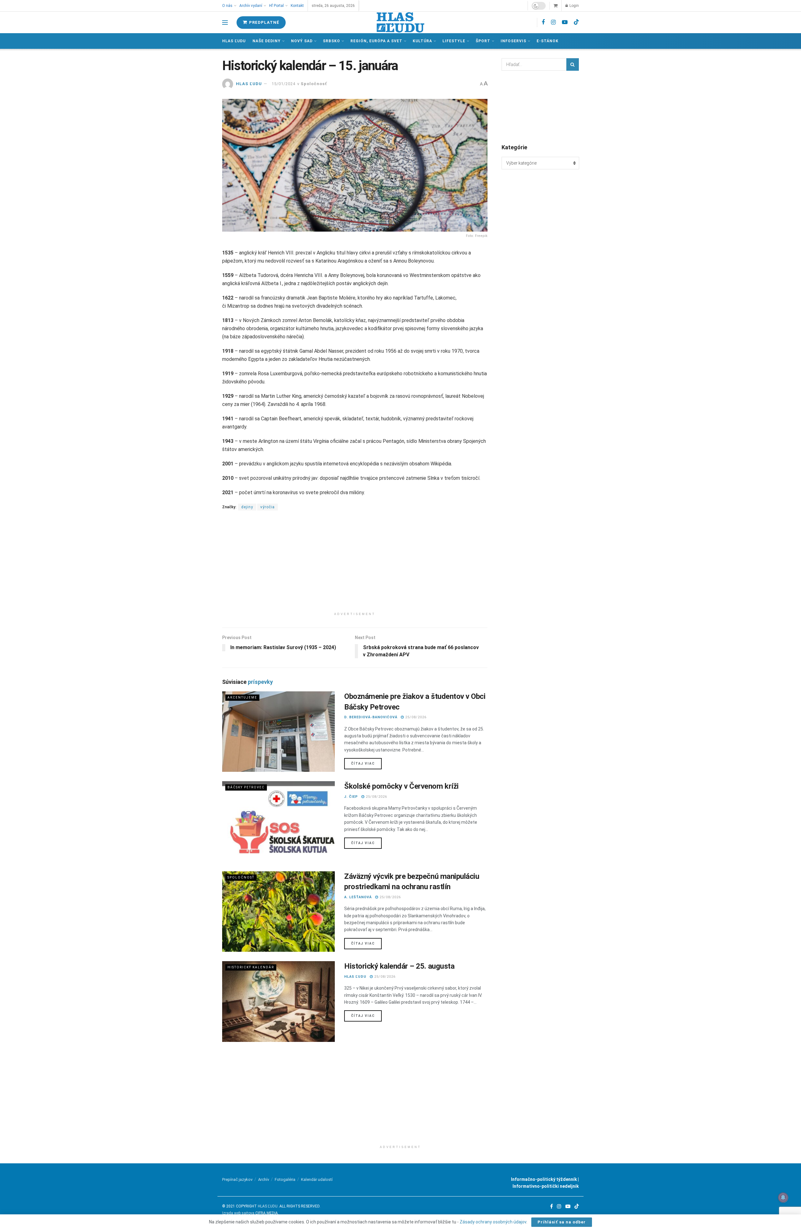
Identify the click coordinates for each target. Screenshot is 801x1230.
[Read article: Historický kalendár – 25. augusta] (278, 1001)
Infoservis (513, 41)
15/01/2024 (283, 83)
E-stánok (548, 41)
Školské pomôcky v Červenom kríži (401, 786)
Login (574, 5)
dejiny (247, 507)
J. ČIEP (351, 797)
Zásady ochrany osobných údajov (493, 1221)
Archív (263, 1179)
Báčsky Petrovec (246, 787)
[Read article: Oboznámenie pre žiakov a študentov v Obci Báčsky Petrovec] (278, 731)
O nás (227, 5)
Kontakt (297, 5)
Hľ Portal (276, 5)
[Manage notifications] (783, 1197)
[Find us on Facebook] (543, 22)
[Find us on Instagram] (553, 22)
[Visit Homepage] (400, 22)
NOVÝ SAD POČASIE (540, 106)
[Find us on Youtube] (565, 22)
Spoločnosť (314, 83)
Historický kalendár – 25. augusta (399, 966)
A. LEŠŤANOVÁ (358, 897)
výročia (267, 507)
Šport (483, 41)
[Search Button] (572, 64)
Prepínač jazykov (237, 1179)
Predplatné (263, 22)
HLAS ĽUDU (249, 83)
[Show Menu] (225, 22)
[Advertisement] (354, 565)
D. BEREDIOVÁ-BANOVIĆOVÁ (370, 717)
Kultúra (422, 41)
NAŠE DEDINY (267, 41)
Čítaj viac (366, 763)
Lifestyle (453, 41)
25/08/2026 (415, 717)
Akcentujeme (242, 697)
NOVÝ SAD (302, 41)
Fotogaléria (285, 1179)
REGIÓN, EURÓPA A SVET (376, 41)
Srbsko (331, 41)
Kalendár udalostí (317, 1179)
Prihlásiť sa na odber (562, 1222)
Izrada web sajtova (238, 1213)
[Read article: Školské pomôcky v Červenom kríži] (278, 821)
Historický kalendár (250, 967)
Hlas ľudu (234, 41)
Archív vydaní (250, 5)
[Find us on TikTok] (576, 22)
